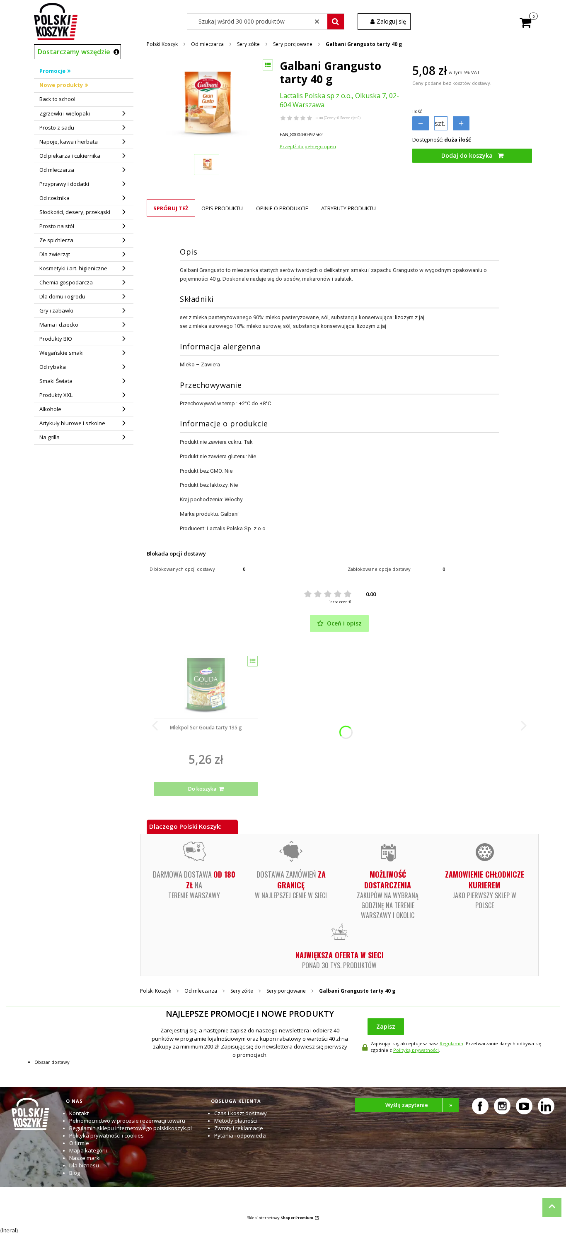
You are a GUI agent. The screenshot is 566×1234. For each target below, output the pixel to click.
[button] (335, 21)
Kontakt (79, 1113)
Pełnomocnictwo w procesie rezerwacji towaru (127, 1120)
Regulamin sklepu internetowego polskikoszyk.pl (130, 1128)
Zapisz (385, 1026)
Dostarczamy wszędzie (74, 51)
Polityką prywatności (416, 1050)
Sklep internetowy (280, 1217)
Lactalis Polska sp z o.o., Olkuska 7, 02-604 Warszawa (339, 100)
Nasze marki (85, 1158)
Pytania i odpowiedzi (240, 1135)
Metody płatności (235, 1120)
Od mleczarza (207, 44)
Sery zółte (248, 44)
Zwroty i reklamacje (238, 1128)
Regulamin (451, 1043)
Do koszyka (202, 788)
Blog (74, 1172)
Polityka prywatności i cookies (106, 1135)
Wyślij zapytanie (418, 1105)
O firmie (79, 1143)
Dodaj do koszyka (467, 155)
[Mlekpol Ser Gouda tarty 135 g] (206, 684)
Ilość (417, 111)
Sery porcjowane (292, 44)
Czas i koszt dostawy (240, 1113)
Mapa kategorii (88, 1150)
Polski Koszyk (162, 44)
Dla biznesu (84, 1165)
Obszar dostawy (52, 1062)
